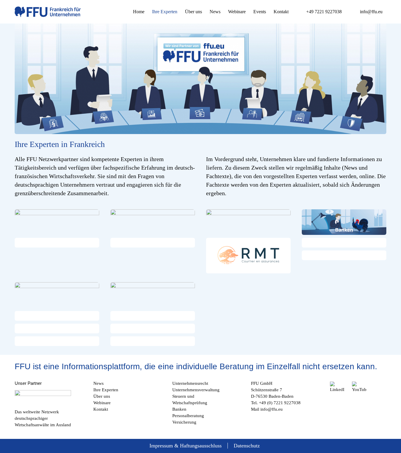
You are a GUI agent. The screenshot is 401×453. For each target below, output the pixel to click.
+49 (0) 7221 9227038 (280, 402)
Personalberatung (188, 415)
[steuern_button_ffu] (57, 295)
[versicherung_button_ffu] (248, 222)
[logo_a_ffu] (48, 12)
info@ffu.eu (271, 409)
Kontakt (100, 409)
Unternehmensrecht (190, 383)
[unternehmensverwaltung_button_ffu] (152, 222)
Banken (179, 409)
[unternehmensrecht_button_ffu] (57, 222)
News (98, 383)
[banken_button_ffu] (344, 222)
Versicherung (184, 422)
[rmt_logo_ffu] (248, 255)
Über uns (101, 396)
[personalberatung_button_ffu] (152, 295)
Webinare (102, 402)
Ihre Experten (105, 389)
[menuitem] (138, 12)
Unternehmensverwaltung (196, 389)
